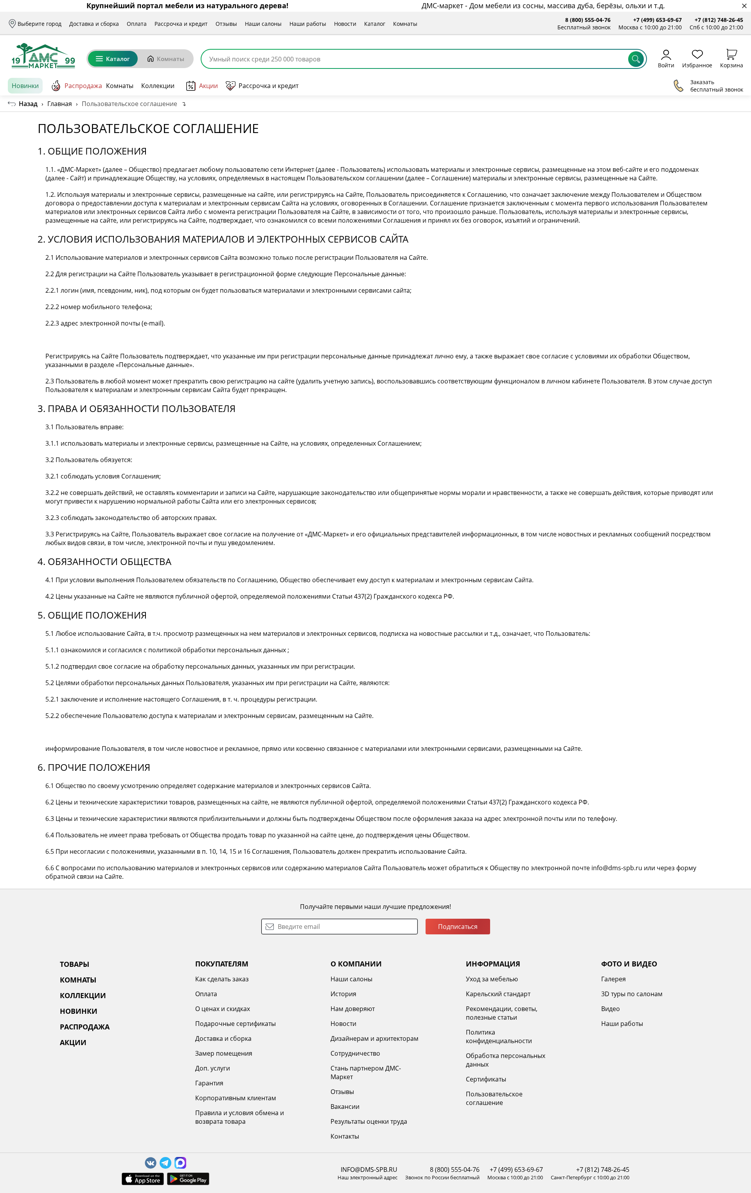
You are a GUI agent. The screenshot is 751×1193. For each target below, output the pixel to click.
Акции (208, 85)
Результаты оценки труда (369, 1121)
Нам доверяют (353, 1008)
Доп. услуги (212, 1068)
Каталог (374, 23)
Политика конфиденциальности (499, 1036)
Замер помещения (223, 1053)
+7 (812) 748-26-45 (719, 19)
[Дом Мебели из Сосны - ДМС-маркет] (43, 55)
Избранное (697, 64)
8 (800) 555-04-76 (588, 19)
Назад (28, 103)
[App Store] (143, 1179)
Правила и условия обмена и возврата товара (239, 1117)
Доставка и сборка (94, 23)
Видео (610, 1008)
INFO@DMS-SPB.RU (369, 1169)
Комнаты (405, 23)
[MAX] (180, 1163)
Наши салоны (263, 23)
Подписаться (458, 926)
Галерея (613, 979)
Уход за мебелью (492, 979)
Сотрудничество (355, 1053)
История (343, 994)
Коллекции (157, 85)
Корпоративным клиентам (235, 1098)
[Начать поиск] (636, 59)
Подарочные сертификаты (235, 1023)
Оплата (137, 23)
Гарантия (209, 1083)
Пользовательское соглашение (494, 1098)
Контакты (345, 1136)
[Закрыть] (744, 6)
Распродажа (83, 85)
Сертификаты (486, 1079)
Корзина (731, 64)
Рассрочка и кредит (181, 23)
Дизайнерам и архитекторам (375, 1038)
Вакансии (345, 1106)
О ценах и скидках (222, 1008)
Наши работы (307, 23)
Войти (666, 64)
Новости (345, 23)
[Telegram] (165, 1163)
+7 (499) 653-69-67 (657, 19)
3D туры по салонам (632, 994)
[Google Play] (188, 1179)
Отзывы (226, 23)
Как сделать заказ (222, 979)
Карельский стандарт (498, 994)
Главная (59, 103)
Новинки (25, 85)
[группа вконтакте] (150, 1163)
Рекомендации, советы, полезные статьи (501, 1013)
